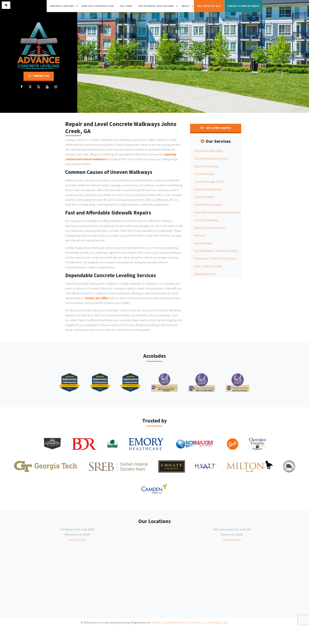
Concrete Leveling (64, 8)
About (187, 8)
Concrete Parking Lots (207, 189)
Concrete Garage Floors (208, 182)
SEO (226, 622)
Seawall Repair (203, 243)
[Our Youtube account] (47, 87)
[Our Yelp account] (38, 87)
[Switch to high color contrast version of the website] (6, 5)
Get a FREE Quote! (218, 128)
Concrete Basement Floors (211, 158)
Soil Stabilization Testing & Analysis (215, 251)
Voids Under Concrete (208, 266)
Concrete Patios (204, 197)
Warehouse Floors (205, 274)
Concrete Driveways (206, 166)
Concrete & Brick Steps (208, 151)
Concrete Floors (204, 174)
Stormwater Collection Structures (215, 258)
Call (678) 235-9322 (209, 6)
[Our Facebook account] (21, 87)
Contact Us (40, 76)
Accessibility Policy (174, 622)
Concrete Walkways (206, 220)
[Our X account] (30, 87)
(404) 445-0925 (232, 540)
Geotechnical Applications (158, 8)
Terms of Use (213, 622)
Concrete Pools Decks (208, 205)
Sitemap (155, 622)
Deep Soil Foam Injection (98, 6)
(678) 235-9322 (77, 540)
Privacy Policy (195, 622)
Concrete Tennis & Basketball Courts (217, 212)
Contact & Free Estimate (243, 6)
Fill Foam (126, 6)
